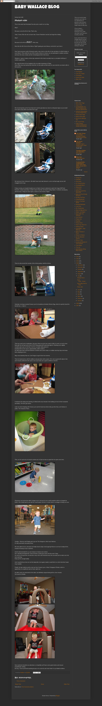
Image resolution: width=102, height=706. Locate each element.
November (80, 267)
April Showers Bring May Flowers (81, 249)
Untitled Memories (80, 158)
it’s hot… (78, 168)
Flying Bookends (80, 199)
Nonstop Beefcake (80, 204)
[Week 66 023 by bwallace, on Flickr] (35, 338)
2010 (77, 261)
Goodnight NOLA (80, 185)
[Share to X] (37, 672)
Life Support (79, 71)
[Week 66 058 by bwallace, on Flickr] (35, 658)
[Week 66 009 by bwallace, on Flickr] (35, 142)
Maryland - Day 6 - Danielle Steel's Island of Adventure (81, 145)
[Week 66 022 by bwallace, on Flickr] (35, 224)
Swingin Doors (81, 277)
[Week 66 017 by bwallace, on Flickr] (35, 295)
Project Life (79, 219)
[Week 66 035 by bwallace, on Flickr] (30, 451)
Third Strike (79, 245)
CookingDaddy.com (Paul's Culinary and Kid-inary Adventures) (81, 108)
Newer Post (18, 684)
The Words (79, 75)
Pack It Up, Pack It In (81, 224)
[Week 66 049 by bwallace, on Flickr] (35, 603)
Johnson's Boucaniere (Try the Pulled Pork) (81, 112)
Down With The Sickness (80, 214)
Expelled (78, 221)
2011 (77, 258)
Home (42, 684)
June (79, 289)
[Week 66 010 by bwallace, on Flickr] (35, 172)
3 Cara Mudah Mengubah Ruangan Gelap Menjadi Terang (81, 136)
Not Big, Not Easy (80, 197)
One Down (78, 181)
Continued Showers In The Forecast (81, 242)
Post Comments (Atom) (27, 686)
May (79, 291)
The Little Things (81, 133)
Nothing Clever (79, 226)
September (81, 271)
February (80, 298)
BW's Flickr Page (80, 103)
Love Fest (78, 206)
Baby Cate (79, 157)
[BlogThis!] (35, 672)
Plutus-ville (80, 287)
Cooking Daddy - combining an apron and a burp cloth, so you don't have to (81, 164)
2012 (77, 256)
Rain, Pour (78, 79)
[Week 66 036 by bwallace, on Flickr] (35, 492)
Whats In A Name (80, 235)
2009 (77, 263)
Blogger (58, 695)
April (79, 294)
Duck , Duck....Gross (81, 280)
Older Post (66, 684)
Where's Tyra (79, 240)
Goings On (78, 177)
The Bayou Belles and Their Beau (81, 151)
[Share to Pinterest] (40, 672)
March (79, 296)
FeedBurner (81, 64)
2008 (77, 303)
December (80, 265)
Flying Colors (79, 222)
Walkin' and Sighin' (80, 212)
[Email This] (34, 672)
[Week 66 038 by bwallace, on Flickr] (35, 534)
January (80, 300)
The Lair (78, 247)
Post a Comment (21, 681)
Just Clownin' (79, 217)
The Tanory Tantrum (79, 142)
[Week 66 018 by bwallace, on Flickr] (35, 254)
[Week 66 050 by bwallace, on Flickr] (35, 630)
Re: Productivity (80, 208)
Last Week (78, 189)
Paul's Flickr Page (80, 114)
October (80, 269)
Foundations (79, 153)
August (79, 273)
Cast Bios (78, 179)
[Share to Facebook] (38, 672)
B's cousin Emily (80, 121)
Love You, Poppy (80, 73)
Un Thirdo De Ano (80, 183)
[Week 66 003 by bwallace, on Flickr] (35, 99)
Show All (85, 171)
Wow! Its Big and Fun (81, 210)
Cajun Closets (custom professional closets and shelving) (81, 125)
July (79, 275)
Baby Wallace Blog (37, 7)
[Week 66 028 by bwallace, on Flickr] (35, 393)
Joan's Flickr (79, 105)
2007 (77, 305)
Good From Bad (80, 77)
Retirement (79, 187)
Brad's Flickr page (80, 116)
